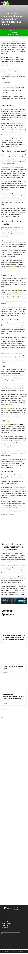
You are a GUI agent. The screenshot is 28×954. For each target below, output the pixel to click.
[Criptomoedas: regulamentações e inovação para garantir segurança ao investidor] (14, 684)
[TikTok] (6, 915)
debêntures (6, 424)
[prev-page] (2, 709)
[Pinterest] (13, 713)
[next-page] (5, 709)
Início (2, 13)
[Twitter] (10, 713)
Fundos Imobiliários (21, 323)
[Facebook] (7, 713)
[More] (20, 713)
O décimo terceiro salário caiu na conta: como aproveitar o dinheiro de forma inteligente (14, 637)
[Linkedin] (11, 912)
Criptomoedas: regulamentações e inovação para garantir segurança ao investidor (13, 697)
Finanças (7, 13)
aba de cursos (13, 266)
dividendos (6, 408)
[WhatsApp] (17, 713)
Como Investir (13, 13)
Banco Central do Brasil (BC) (19, 123)
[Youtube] (9, 915)
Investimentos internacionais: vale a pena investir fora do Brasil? (14, 667)
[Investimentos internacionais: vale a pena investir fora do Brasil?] (14, 655)
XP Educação (15, 30)
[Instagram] (7, 912)
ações (24, 369)
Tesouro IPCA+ (13, 292)
